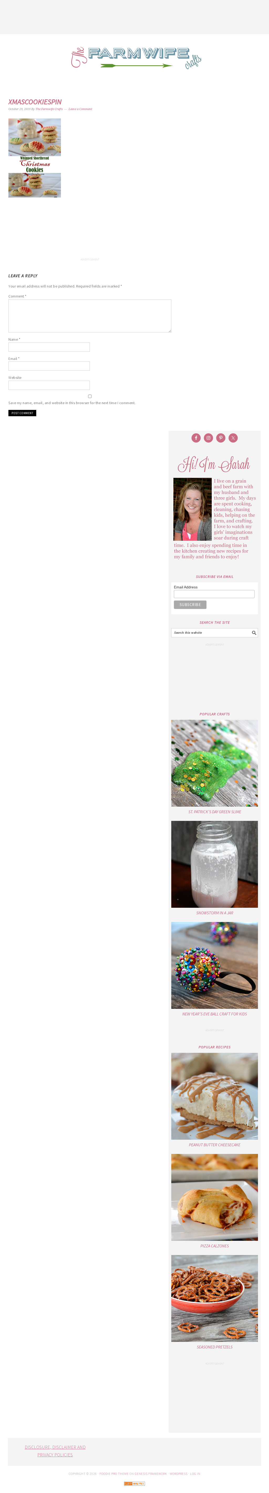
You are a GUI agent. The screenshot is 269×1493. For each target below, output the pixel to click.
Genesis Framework (151, 1474)
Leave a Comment (80, 109)
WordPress (179, 1474)
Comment (17, 296)
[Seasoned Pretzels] (214, 1298)
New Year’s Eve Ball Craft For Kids (214, 1013)
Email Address (186, 587)
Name (14, 339)
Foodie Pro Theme (114, 1474)
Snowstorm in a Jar (214, 912)
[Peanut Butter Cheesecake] (214, 1096)
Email (14, 358)
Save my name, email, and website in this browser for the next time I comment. (72, 402)
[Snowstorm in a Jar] (214, 864)
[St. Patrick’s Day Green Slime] (214, 763)
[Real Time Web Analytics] (134, 1489)
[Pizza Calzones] (214, 1197)
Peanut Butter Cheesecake (214, 1144)
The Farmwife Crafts (134, 61)
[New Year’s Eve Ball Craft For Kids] (214, 965)
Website (15, 377)
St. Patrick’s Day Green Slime (214, 811)
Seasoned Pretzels (214, 1347)
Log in (195, 1474)
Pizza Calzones (214, 1245)
